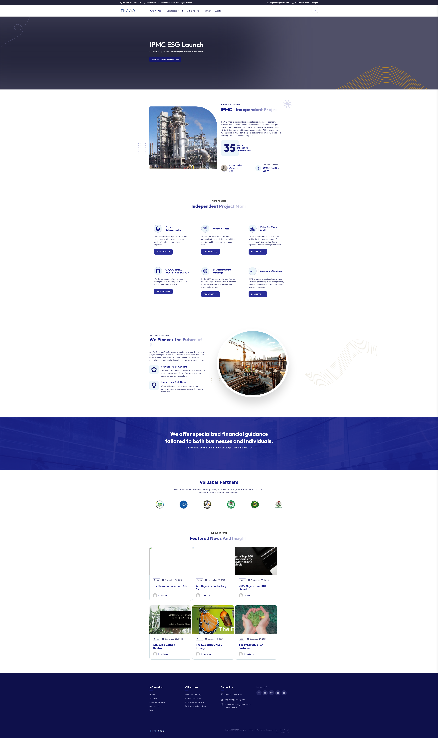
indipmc (164, 595)
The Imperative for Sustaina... (251, 646)
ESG (241, 639)
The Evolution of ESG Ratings (209, 646)
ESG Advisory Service (194, 702)
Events (218, 11)
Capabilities (172, 11)
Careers (208, 11)
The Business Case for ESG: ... (170, 587)
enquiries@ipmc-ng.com (279, 3)
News (156, 580)
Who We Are (155, 11)
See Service (217, 454)
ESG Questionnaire (193, 698)
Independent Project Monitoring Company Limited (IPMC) (262, 730)
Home (152, 694)
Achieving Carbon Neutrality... (164, 646)
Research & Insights (190, 11)
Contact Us (154, 706)
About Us (153, 698)
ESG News (156, 63)
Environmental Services (195, 706)
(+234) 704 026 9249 (132, 3)
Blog (151, 710)
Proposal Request (157, 702)
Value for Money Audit (269, 228)
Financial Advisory (193, 694)
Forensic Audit (221, 228)
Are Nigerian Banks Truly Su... (211, 587)
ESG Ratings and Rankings (222, 271)
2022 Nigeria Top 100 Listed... (252, 587)
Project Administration (173, 228)
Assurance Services (271, 271)
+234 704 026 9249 (271, 169)
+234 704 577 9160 (233, 694)
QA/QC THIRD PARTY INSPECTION (177, 271)
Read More (162, 252)
